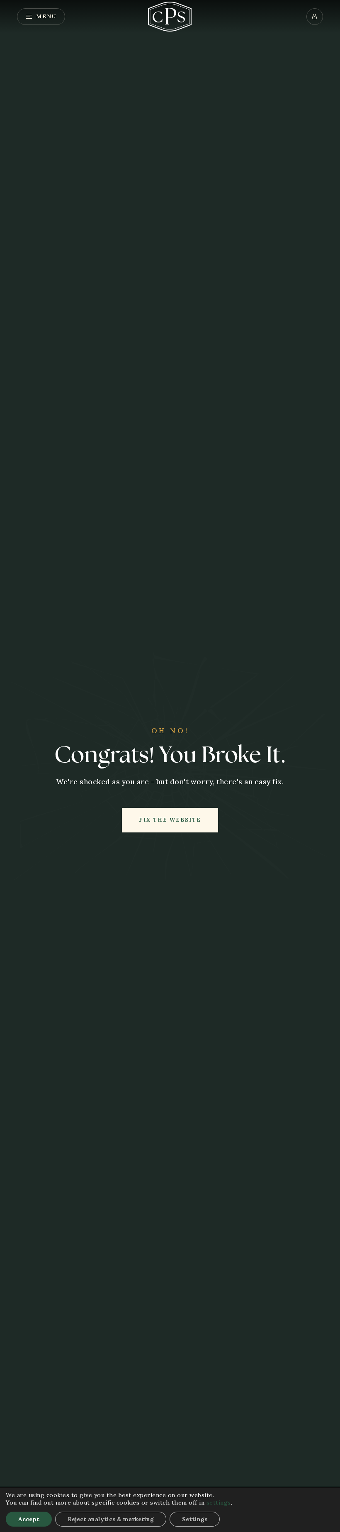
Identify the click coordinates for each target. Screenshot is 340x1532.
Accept (28, 1519)
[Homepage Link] (170, 15)
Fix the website (170, 819)
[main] (170, 766)
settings (218, 1502)
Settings (194, 1519)
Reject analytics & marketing (111, 1519)
